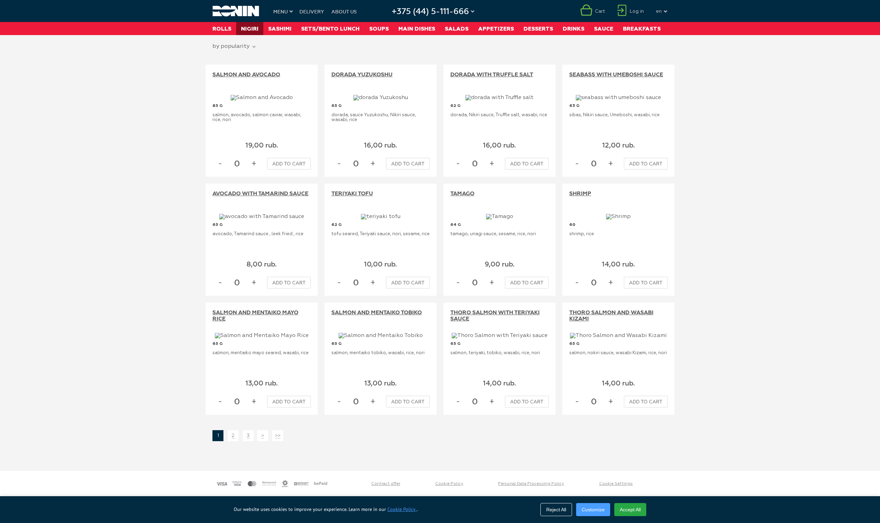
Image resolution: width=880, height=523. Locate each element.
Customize (593, 509)
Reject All (556, 509)
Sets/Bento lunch (330, 29)
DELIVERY (311, 12)
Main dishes (416, 29)
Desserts (538, 29)
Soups (379, 29)
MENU (280, 12)
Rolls (221, 29)
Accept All (630, 509)
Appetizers (496, 29)
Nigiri (249, 29)
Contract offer (385, 484)
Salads (457, 29)
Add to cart (289, 164)
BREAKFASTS (642, 29)
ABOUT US (344, 12)
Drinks (573, 29)
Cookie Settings (616, 484)
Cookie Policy (449, 484)
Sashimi (280, 29)
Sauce (603, 29)
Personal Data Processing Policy (531, 484)
